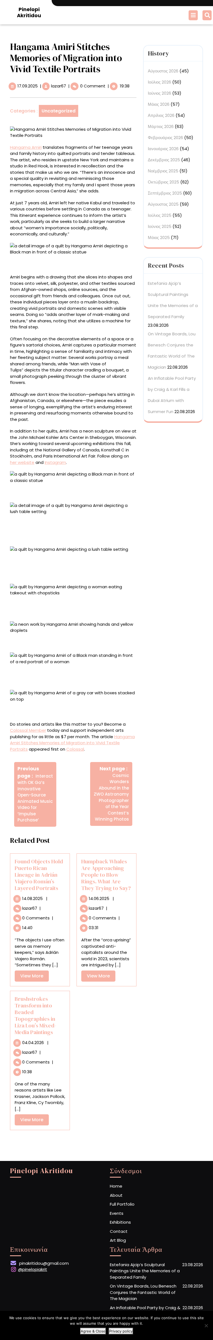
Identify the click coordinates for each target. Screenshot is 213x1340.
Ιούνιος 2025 (159, 226)
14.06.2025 (99, 898)
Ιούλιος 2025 (159, 215)
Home (116, 1186)
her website (22, 462)
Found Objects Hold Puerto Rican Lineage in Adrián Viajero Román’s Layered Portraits (39, 875)
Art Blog (118, 1240)
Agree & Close (93, 1331)
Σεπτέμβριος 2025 (165, 193)
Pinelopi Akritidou (29, 12)
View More (34, 977)
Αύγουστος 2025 (163, 204)
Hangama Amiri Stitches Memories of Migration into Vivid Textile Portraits (72, 743)
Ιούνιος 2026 (159, 93)
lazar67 (58, 86)
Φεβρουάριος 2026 (165, 137)
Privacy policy (121, 1331)
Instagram (55, 462)
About (116, 1195)
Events (116, 1213)
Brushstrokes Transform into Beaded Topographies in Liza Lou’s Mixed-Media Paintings (35, 1015)
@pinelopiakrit (32, 1269)
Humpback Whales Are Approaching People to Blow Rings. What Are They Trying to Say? (106, 875)
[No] (206, 1325)
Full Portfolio (122, 1204)
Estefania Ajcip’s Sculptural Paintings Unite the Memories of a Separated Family (145, 1271)
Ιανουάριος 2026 (163, 149)
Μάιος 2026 (158, 104)
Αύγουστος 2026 (163, 71)
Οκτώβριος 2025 (163, 182)
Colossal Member (28, 730)
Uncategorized (58, 111)
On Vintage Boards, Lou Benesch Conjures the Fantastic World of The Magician (143, 1292)
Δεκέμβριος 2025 (164, 160)
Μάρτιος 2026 (161, 126)
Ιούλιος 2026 (159, 82)
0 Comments (36, 918)
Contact (119, 1231)
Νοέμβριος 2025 (163, 171)
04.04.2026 (33, 1042)
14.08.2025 (32, 898)
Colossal (75, 749)
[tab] (194, 15)
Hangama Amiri (26, 147)
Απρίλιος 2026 (161, 115)
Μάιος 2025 (159, 237)
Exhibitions (120, 1222)
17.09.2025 (27, 86)
